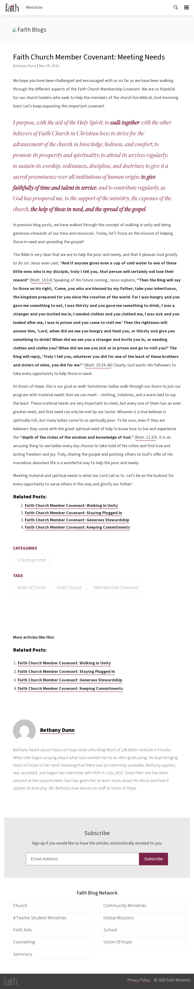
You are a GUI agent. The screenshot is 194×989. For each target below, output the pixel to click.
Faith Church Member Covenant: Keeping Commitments (77, 527)
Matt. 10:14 (41, 280)
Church (20, 905)
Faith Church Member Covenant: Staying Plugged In (73, 513)
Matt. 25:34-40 (98, 365)
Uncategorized (31, 559)
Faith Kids (22, 929)
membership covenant (116, 587)
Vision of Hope (117, 941)
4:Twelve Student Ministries (39, 917)
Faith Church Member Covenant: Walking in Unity (71, 506)
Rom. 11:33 (146, 437)
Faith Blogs (31, 29)
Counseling (24, 941)
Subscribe (153, 859)
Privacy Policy (138, 980)
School (110, 929)
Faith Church (69, 587)
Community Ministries (124, 905)
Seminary (22, 954)
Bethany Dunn (24, 65)
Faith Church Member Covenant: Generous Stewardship (77, 520)
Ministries (34, 7)
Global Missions (118, 917)
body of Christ (31, 587)
